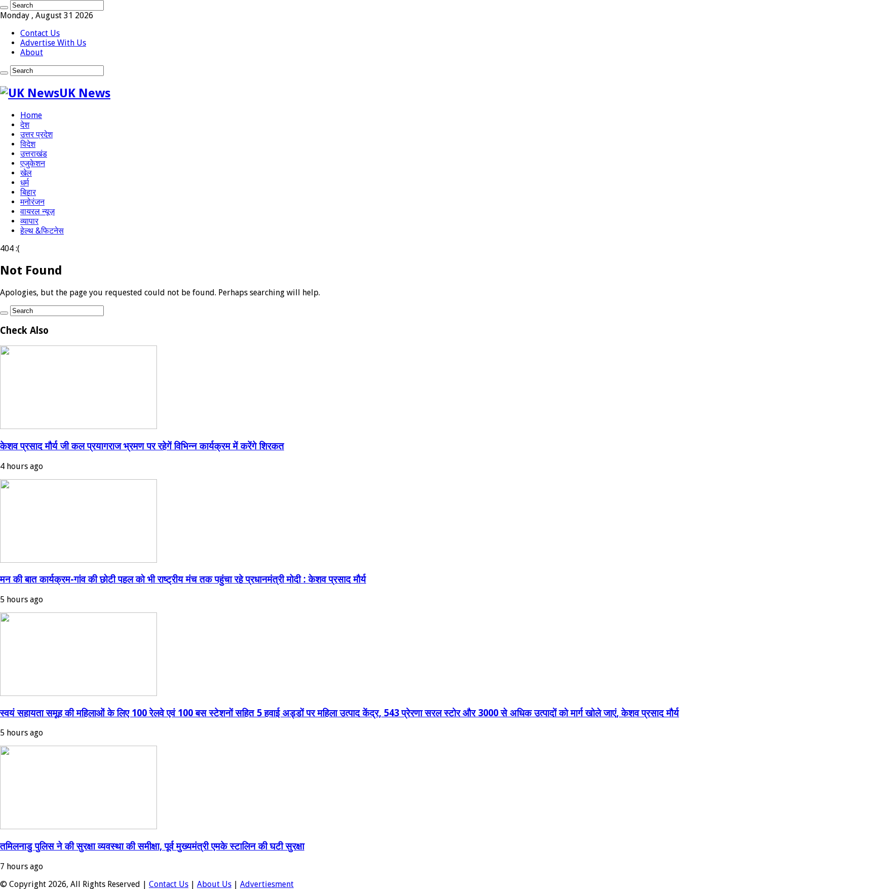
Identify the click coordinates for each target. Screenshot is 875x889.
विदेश (27, 144)
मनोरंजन (32, 202)
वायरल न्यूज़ (37, 211)
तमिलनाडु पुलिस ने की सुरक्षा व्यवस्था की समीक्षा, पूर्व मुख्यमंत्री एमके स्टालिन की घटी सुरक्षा (152, 846)
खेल (26, 173)
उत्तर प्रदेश (36, 134)
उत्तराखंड (33, 154)
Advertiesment (267, 884)
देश (24, 125)
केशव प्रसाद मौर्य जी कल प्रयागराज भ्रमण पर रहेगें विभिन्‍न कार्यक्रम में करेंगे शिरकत (142, 446)
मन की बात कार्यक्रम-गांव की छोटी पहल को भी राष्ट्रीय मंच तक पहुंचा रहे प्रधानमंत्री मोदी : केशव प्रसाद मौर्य (183, 579)
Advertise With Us (53, 43)
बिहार (28, 192)
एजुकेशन (32, 163)
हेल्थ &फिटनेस (42, 231)
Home (31, 115)
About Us (214, 884)
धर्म (24, 182)
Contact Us (40, 33)
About (31, 52)
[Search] (4, 7)
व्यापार (29, 221)
